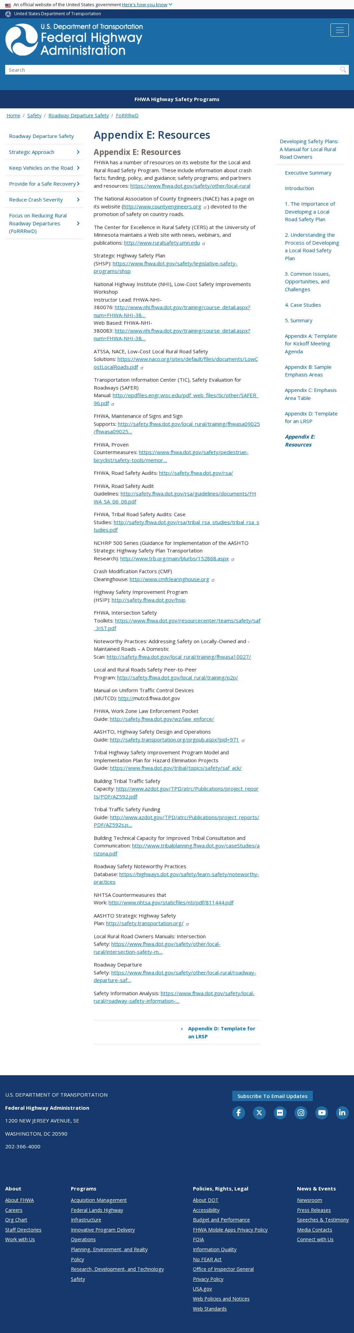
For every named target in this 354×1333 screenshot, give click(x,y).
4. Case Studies (303, 304)
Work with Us (20, 1239)
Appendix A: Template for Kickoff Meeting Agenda (311, 343)
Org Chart (16, 1219)
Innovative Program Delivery (103, 1229)
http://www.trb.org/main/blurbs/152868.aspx (174, 558)
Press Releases (314, 1210)
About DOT (205, 1200)
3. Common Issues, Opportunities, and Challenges (307, 281)
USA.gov (202, 1288)
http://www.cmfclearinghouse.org (169, 579)
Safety (34, 115)
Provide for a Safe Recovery (42, 183)
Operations (83, 1239)
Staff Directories (23, 1229)
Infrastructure (86, 1219)
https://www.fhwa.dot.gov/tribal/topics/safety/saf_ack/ (176, 767)
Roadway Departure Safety (78, 115)
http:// (131, 206)
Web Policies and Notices (221, 1298)
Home (13, 115)
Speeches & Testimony (323, 1219)
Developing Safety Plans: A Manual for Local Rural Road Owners (309, 149)
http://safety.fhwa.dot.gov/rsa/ (196, 472)
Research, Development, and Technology (117, 1269)
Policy (77, 1259)
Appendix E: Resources (300, 440)
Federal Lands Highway (97, 1210)
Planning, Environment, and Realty (109, 1249)
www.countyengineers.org (170, 206)
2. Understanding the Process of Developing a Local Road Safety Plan (312, 246)
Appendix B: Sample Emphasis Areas (308, 370)
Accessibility (206, 1210)
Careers (13, 1210)
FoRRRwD (127, 115)
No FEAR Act (207, 1259)
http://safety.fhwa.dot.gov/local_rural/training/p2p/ (177, 677)
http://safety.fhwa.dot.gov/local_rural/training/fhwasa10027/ (179, 656)
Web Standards (210, 1308)
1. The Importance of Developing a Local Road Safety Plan (310, 211)
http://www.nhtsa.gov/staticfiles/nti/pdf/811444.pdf (171, 902)
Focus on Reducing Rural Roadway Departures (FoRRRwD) (38, 223)
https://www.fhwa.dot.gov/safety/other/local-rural (190, 185)
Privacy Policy (208, 1279)
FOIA (198, 1239)
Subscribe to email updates (272, 1095)
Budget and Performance (221, 1219)
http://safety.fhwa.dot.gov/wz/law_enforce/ (162, 718)
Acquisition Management (99, 1200)
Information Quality (214, 1249)
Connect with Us (315, 1239)
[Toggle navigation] (339, 30)
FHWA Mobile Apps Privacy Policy (230, 1229)
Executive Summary (308, 172)
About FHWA (19, 1200)
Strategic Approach (31, 151)
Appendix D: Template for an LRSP (218, 1032)
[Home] (74, 41)
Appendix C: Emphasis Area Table (311, 393)
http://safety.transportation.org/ (145, 923)
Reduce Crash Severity (36, 199)
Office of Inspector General (223, 1269)
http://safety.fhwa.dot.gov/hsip (149, 599)
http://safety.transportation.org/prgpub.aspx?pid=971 (174, 739)
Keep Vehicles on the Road (41, 167)
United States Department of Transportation (57, 14)
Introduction (299, 188)
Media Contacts (314, 1229)
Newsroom (309, 1200)
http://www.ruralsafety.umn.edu (162, 242)
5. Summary (299, 320)
